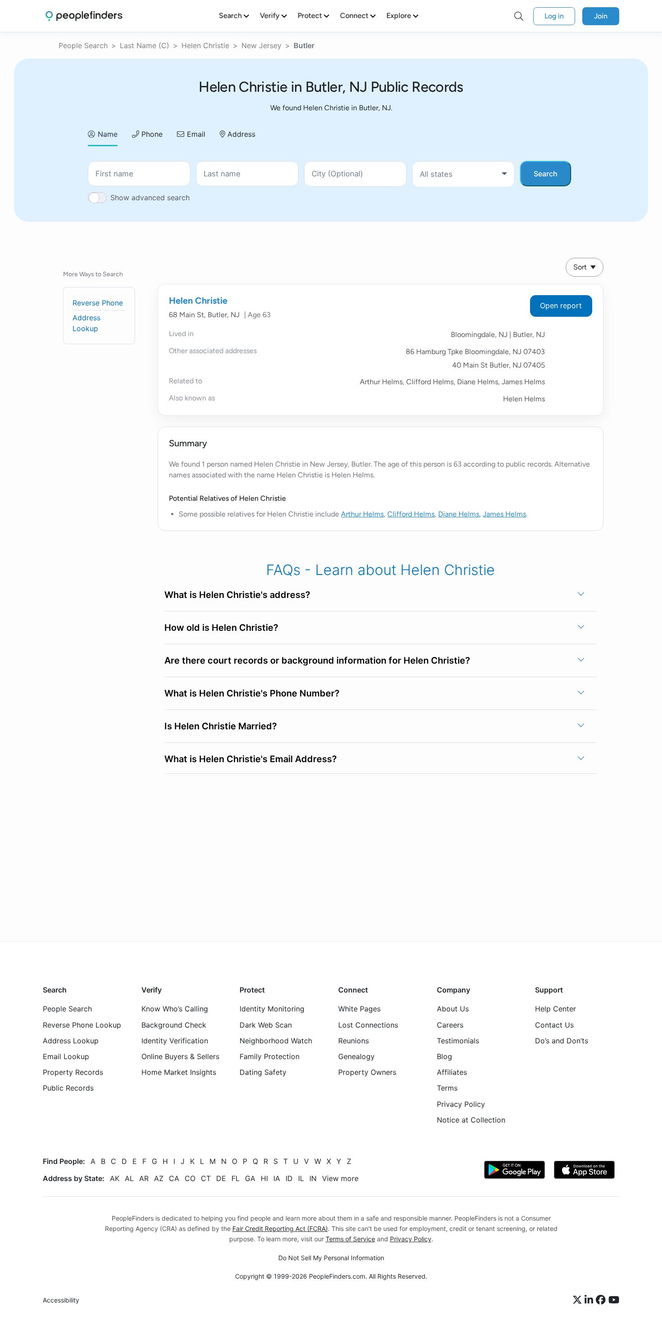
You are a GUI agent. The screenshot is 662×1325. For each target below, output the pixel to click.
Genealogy (356, 1056)
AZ (158, 1178)
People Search (83, 45)
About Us (453, 1009)
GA (250, 1178)
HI (264, 1178)
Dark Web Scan (266, 1024)
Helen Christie (205, 45)
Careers (450, 1024)
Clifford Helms (411, 514)
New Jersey (261, 45)
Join (601, 16)
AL (129, 1178)
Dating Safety (263, 1072)
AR (144, 1178)
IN (313, 1178)
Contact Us (554, 1024)
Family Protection (269, 1056)
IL (301, 1178)
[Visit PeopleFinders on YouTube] (613, 1300)
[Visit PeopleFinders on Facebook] (602, 1300)
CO (190, 1178)
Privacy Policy (461, 1104)
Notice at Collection (471, 1119)
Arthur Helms (362, 514)
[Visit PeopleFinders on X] (578, 1300)
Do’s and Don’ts (561, 1040)
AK (114, 1178)
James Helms (504, 514)
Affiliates (452, 1072)
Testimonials (458, 1040)
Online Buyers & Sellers (180, 1056)
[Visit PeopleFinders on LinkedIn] (590, 1300)
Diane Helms (458, 514)
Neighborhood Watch (276, 1040)
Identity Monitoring (272, 1009)
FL (235, 1178)
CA (174, 1178)
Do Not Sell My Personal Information (331, 1258)
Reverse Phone (98, 302)
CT (206, 1178)
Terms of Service (350, 1239)
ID (289, 1178)
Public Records (68, 1087)
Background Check (173, 1024)
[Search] (519, 16)
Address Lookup (71, 1040)
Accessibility (61, 1300)
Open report (561, 305)
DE (221, 1178)
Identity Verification (174, 1040)
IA (276, 1178)
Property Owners (367, 1072)
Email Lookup (66, 1056)
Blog (444, 1056)
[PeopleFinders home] (84, 15)
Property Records (73, 1072)
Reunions (353, 1040)
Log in (554, 16)
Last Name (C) (144, 45)
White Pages (359, 1009)
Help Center (555, 1009)
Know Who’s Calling (174, 1009)
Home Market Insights (178, 1072)
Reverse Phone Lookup (82, 1024)
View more (340, 1178)
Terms (447, 1087)
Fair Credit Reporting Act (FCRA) (280, 1228)
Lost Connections (368, 1024)
